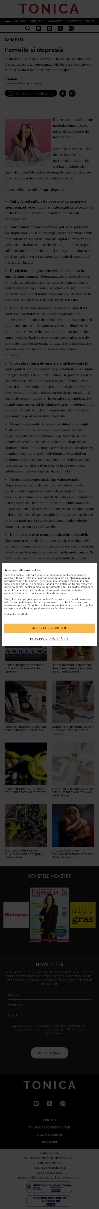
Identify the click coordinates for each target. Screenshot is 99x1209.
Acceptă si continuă (49, 628)
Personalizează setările (49, 638)
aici (27, 614)
